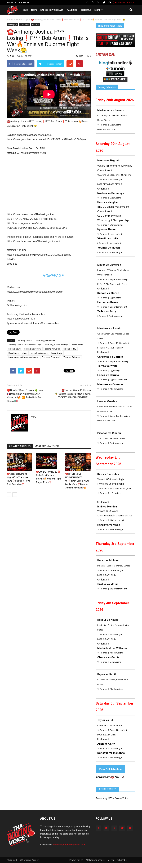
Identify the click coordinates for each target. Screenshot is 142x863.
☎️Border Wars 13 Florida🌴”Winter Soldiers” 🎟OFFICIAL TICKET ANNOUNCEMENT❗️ (73, 394)
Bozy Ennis (13, 353)
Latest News (24, 24)
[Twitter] (103, 2)
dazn (24, 353)
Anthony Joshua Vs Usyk (56, 344)
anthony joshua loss (45, 340)
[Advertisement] (36, 185)
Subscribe (122, 860)
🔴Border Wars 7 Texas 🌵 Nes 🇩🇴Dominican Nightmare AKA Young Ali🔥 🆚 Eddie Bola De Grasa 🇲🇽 (25, 396)
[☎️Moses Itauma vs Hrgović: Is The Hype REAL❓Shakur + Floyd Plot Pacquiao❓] (19, 462)
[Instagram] (92, 2)
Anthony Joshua (24, 340)
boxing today (70, 348)
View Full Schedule (110, 769)
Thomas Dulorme (71, 357)
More (97, 10)
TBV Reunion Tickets (123, 2)
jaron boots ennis (39, 353)
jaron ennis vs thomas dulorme (23, 357)
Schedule (86, 10)
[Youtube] (109, 2)
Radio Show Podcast (51, 10)
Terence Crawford (51, 357)
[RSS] (98, 2)
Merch (111, 860)
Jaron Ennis (56, 353)
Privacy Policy (76, 860)
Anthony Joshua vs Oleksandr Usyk (24, 344)
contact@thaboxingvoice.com (69, 844)
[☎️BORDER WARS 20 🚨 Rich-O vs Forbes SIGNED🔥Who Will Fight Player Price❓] (48, 461)
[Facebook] (86, 2)
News (34, 10)
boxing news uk (52, 348)
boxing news (14, 348)
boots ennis (77, 344)
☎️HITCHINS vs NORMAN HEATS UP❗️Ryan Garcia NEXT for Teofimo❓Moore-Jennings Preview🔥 (77, 481)
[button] (131, 10)
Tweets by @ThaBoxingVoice (112, 798)
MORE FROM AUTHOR (47, 446)
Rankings (72, 10)
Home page (12, 24)
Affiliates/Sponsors (95, 860)
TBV (12, 56)
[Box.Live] (110, 777)
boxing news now (32, 348)
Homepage (53, 275)
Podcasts (35, 24)
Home (25, 10)
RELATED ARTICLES (20, 446)
